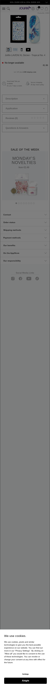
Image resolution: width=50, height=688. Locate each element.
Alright (25, 680)
